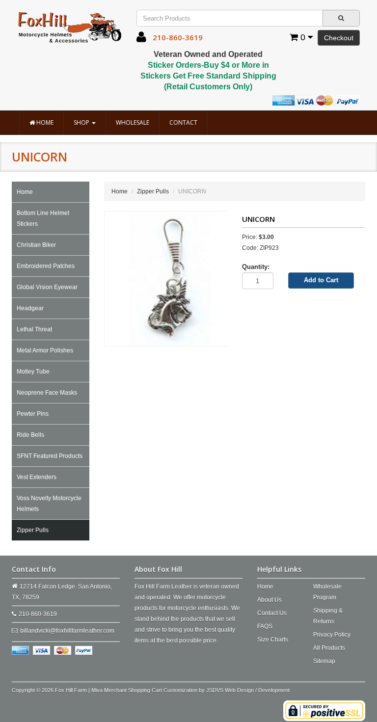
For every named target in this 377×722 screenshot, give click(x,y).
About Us (269, 599)
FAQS (264, 626)
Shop (82, 122)
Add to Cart (321, 280)
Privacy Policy (331, 634)
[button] (141, 39)
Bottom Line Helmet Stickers (43, 218)
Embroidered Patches (46, 266)
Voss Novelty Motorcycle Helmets (49, 503)
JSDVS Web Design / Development (248, 690)
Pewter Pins (33, 413)
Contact (183, 122)
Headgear (30, 308)
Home (44, 122)
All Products (329, 647)
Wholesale (132, 122)
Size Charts (272, 639)
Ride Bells (30, 434)
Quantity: (255, 266)
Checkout (338, 38)
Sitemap (324, 661)
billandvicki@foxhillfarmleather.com (67, 630)
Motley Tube (33, 371)
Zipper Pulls (33, 530)
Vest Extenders (36, 477)
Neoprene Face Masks (47, 392)
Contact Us (272, 613)
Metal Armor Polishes (45, 350)
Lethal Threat (34, 329)
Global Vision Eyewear (47, 287)
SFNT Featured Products (49, 456)
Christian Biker (36, 244)
